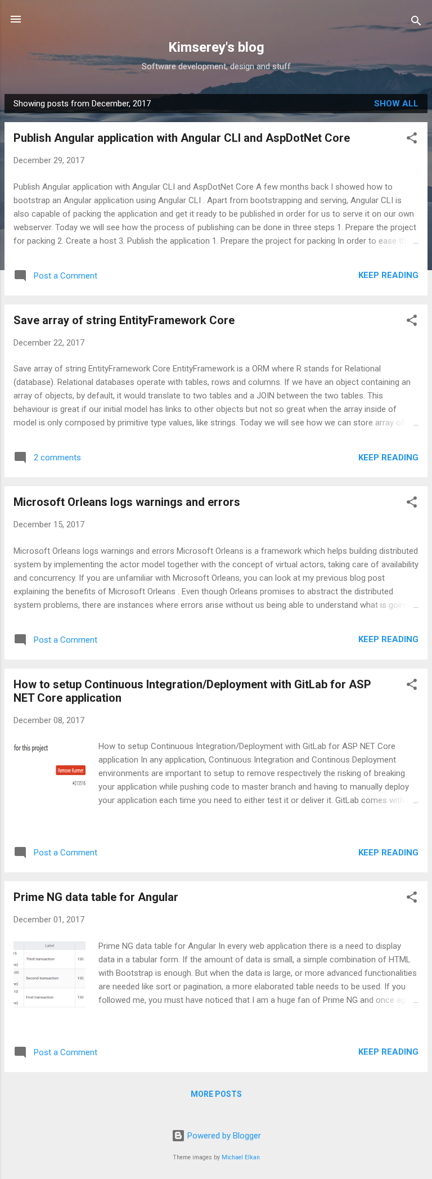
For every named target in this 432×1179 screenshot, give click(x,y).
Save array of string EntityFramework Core (124, 320)
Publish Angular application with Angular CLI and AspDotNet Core (182, 138)
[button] (411, 140)
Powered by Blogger (223, 1136)
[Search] (416, 23)
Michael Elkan (241, 1157)
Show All (396, 103)
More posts (216, 1094)
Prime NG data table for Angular (96, 897)
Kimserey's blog (216, 47)
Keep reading (388, 275)
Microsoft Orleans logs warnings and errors (127, 502)
